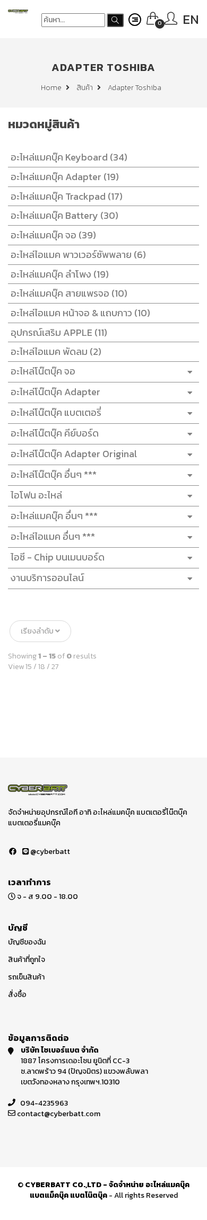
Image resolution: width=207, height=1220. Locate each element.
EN (191, 19)
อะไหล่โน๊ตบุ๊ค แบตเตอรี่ (56, 412)
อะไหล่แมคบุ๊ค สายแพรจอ (69, 293)
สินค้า (85, 87)
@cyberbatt (49, 851)
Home (52, 87)
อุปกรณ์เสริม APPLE (59, 332)
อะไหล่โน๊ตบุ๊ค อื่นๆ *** (54, 474)
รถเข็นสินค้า (26, 977)
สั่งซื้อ (17, 994)
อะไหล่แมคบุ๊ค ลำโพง (60, 274)
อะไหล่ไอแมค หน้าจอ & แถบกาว (80, 313)
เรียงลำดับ (38, 631)
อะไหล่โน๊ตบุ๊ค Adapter (55, 392)
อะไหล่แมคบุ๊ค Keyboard (69, 157)
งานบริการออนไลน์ (47, 578)
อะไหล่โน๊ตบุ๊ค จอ (43, 371)
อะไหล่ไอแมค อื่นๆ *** (53, 536)
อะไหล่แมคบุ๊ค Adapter (65, 177)
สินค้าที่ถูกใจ (26, 959)
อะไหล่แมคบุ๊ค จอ (53, 235)
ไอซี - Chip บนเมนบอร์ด (58, 557)
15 (28, 666)
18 (41, 666)
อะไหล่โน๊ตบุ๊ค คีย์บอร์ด (55, 433)
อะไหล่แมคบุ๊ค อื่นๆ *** (54, 516)
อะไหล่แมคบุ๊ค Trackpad (67, 196)
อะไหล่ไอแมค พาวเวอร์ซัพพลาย (78, 254)
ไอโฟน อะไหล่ (36, 495)
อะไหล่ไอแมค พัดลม (56, 351)
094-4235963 (44, 1103)
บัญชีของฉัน (27, 942)
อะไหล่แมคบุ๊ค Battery (64, 215)
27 (55, 666)
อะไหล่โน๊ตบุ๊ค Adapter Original (74, 454)
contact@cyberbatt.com (58, 1113)
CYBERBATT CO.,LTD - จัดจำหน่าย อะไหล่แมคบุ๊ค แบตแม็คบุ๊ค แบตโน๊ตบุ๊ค (107, 1190)
